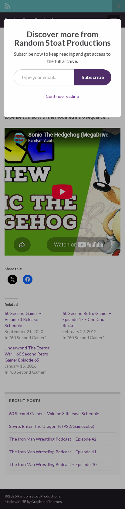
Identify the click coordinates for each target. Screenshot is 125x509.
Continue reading (62, 96)
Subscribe (93, 77)
